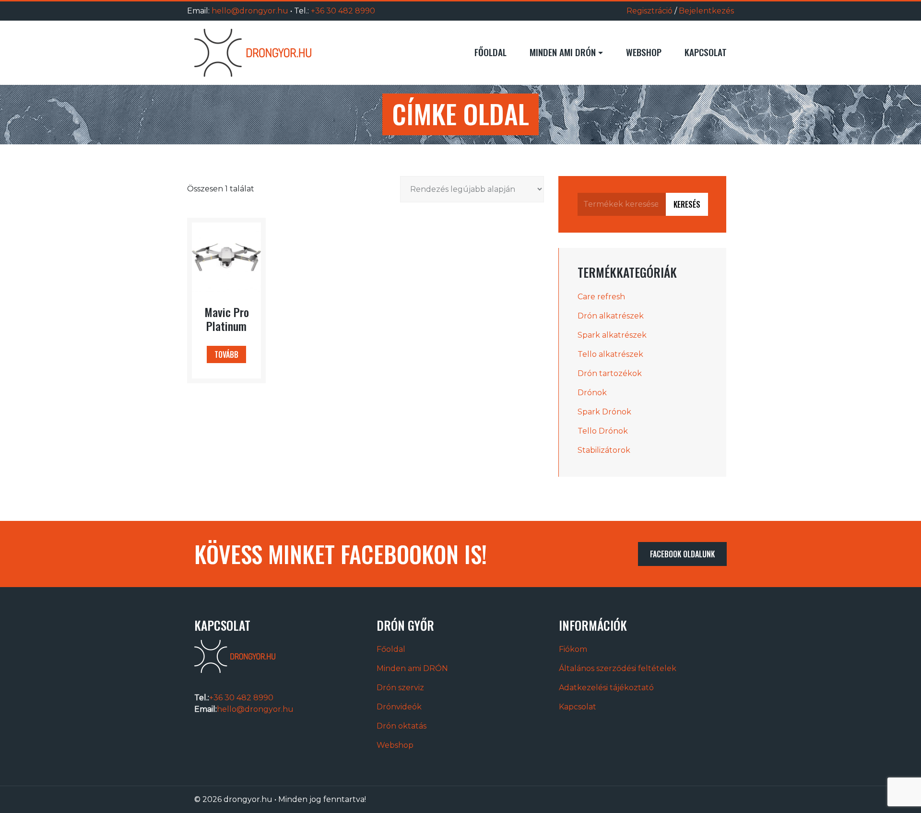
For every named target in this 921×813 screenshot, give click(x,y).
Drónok (592, 392)
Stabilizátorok (604, 450)
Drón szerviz (400, 687)
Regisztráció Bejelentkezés (680, 10)
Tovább (226, 354)
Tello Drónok (603, 431)
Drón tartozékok (610, 373)
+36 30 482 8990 (343, 10)
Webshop (643, 52)
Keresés (686, 204)
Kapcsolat (706, 52)
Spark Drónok (604, 411)
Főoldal (490, 52)
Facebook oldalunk (682, 554)
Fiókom (573, 649)
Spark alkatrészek (612, 335)
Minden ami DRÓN (563, 52)
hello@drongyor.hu (250, 10)
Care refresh (601, 296)
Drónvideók (399, 706)
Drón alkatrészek (611, 315)
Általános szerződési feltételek (617, 668)
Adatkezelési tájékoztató (606, 687)
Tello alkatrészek (610, 354)
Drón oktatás (401, 726)
